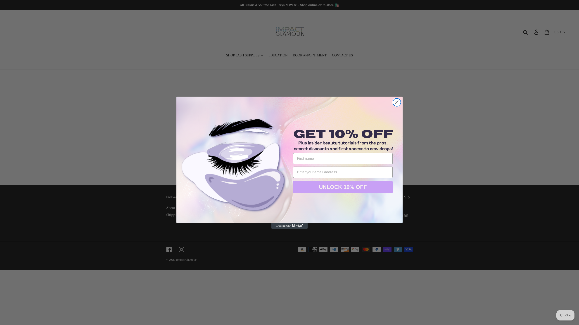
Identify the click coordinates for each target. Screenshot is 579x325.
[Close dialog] (397, 102)
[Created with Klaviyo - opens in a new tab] (289, 226)
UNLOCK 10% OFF (343, 187)
